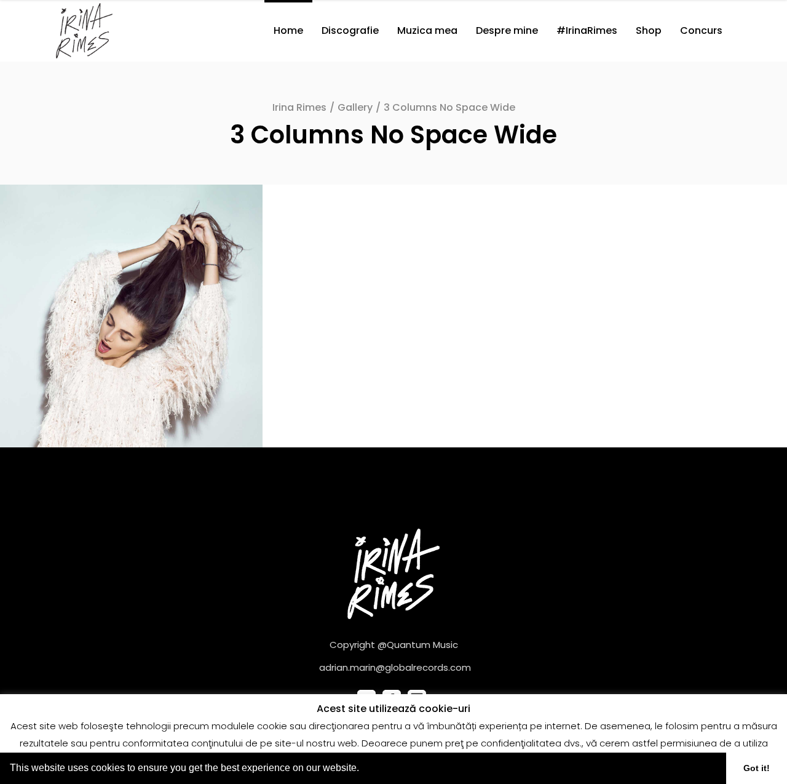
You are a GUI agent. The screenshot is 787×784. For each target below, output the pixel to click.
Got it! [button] (756, 768)
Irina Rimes (299, 107)
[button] (363, 769)
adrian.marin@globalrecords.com (395, 667)
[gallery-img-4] (131, 316)
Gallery (355, 107)
